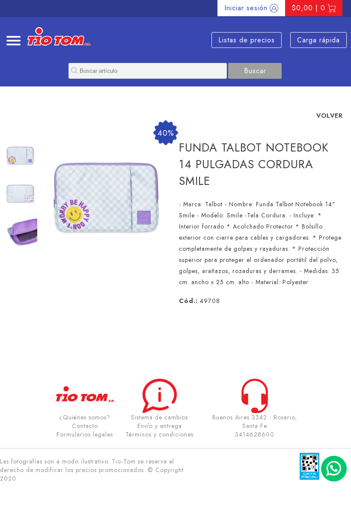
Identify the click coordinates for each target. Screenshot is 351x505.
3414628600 (254, 434)
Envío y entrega (159, 426)
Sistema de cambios (159, 417)
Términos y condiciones (159, 434)
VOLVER (329, 115)
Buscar (255, 71)
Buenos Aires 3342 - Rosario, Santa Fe (254, 421)
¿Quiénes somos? (84, 417)
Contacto (85, 426)
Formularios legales (85, 434)
